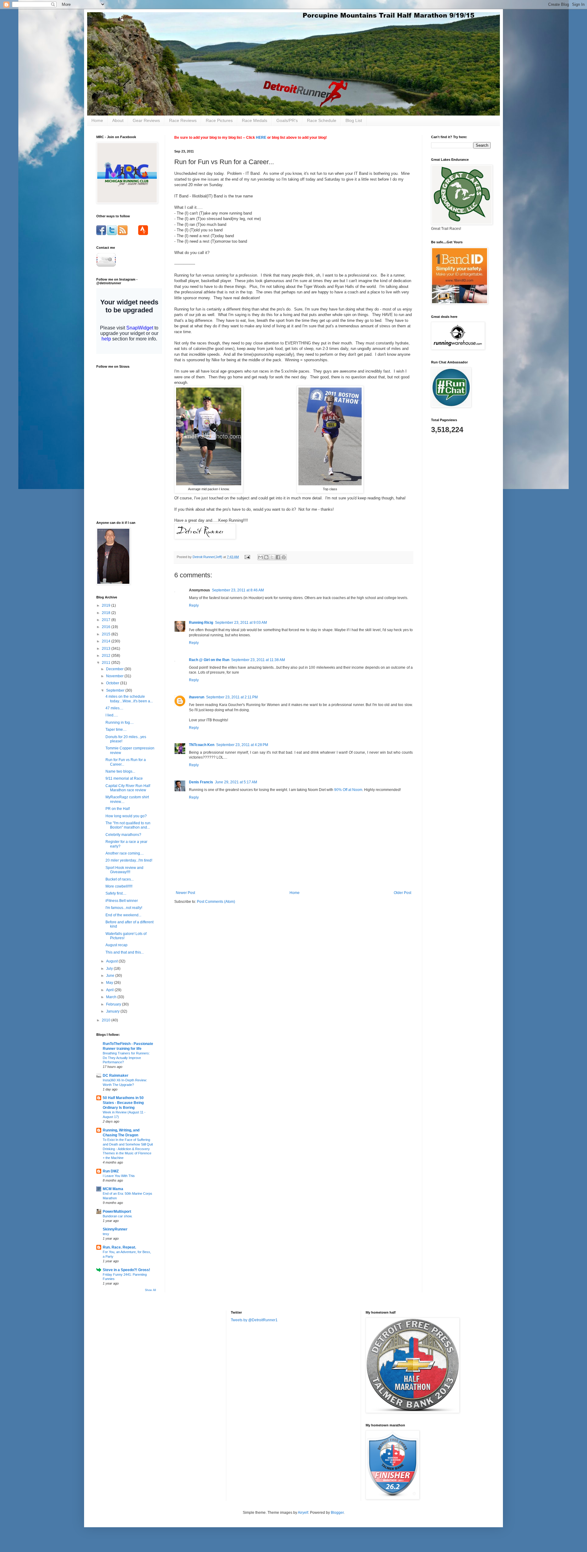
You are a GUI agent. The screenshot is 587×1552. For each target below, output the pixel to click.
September (115, 690)
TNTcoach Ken (201, 745)
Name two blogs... (120, 771)
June (110, 975)
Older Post (402, 893)
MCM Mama (113, 1189)
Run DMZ (111, 1171)
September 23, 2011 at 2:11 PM (232, 697)
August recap (116, 945)
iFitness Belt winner (121, 901)
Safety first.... (115, 893)
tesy (106, 1234)
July (110, 968)
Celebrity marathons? (123, 835)
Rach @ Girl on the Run (209, 660)
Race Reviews (183, 120)
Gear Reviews (146, 120)
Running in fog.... (119, 722)
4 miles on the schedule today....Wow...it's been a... (129, 698)
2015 (106, 634)
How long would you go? (126, 816)
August (112, 961)
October (113, 683)
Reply (194, 605)
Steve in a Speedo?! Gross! (126, 1270)
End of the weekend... (123, 915)
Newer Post (185, 893)
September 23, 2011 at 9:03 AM (241, 622)
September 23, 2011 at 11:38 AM (258, 660)
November (115, 676)
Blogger (337, 1512)
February (114, 1004)
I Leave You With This (119, 1176)
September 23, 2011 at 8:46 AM (238, 590)
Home (97, 120)
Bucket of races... (119, 879)
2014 (106, 641)
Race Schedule (321, 120)
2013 (106, 648)
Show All (150, 1290)
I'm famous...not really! (123, 908)
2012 (106, 655)
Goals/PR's (287, 120)
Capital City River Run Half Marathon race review (127, 788)
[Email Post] (247, 557)
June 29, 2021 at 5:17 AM (236, 782)
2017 (106, 620)
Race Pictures (219, 120)
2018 (106, 613)
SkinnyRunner (115, 1229)
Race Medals (254, 120)
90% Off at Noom (348, 790)
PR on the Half (117, 809)
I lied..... (111, 715)
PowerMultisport (117, 1211)
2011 (106, 662)
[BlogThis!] (266, 557)
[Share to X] (272, 557)
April (110, 990)
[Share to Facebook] (278, 557)
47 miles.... (114, 708)
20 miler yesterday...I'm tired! (128, 860)
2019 (106, 605)
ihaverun (196, 697)
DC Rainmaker (115, 1075)
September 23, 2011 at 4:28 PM (242, 745)
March (111, 997)
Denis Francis (201, 782)
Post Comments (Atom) (216, 901)
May (110, 982)
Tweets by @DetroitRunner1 (254, 1320)
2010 (106, 1020)
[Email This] (260, 557)
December (115, 669)
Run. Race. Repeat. (119, 1247)
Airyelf (303, 1512)
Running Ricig (201, 622)
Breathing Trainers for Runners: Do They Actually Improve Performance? (126, 1057)
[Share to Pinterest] (284, 557)
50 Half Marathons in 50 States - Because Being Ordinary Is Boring (123, 1103)
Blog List (353, 120)
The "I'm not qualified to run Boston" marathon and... (127, 825)
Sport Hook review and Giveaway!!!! (124, 870)
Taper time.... (116, 729)
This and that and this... (124, 952)
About (118, 120)
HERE (261, 137)
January (113, 1011)
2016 (106, 627)
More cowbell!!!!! (118, 886)
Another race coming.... (124, 853)
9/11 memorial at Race (124, 778)
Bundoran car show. (117, 1216)
